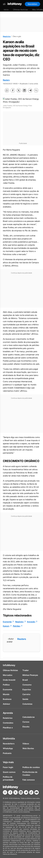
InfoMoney (9, 665)
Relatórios (7, 718)
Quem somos (9, 772)
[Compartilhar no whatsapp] (7, 90)
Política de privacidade (8, 778)
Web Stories (28, 748)
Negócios (7, 36)
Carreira (26, 694)
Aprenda (8, 712)
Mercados (7, 675)
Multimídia (9, 738)
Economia (7, 622)
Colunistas (27, 704)
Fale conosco (28, 780)
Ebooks (25, 726)
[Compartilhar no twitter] (18, 90)
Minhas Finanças (30, 675)
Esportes (26, 689)
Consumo (27, 684)
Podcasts (7, 753)
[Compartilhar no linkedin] (24, 90)
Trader (25, 670)
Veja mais (8, 762)
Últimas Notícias (20, 9)
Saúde (25, 699)
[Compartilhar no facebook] (13, 90)
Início (6, 9)
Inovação (31, 622)
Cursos (25, 722)
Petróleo (16, 626)
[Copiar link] (36, 90)
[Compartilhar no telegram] (30, 90)
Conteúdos (8, 723)
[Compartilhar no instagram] (5, 792)
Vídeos (25, 743)
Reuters (6, 80)
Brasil (25, 680)
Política (6, 684)
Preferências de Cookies (29, 773)
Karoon (6, 626)
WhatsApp (8, 748)
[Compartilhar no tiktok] (31, 792)
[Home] (15, 4)
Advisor (6, 704)
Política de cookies (31, 767)
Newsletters (32, 4)
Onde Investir (9, 680)
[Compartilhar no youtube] (36, 792)
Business (7, 699)
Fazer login (8, 767)
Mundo (6, 694)
